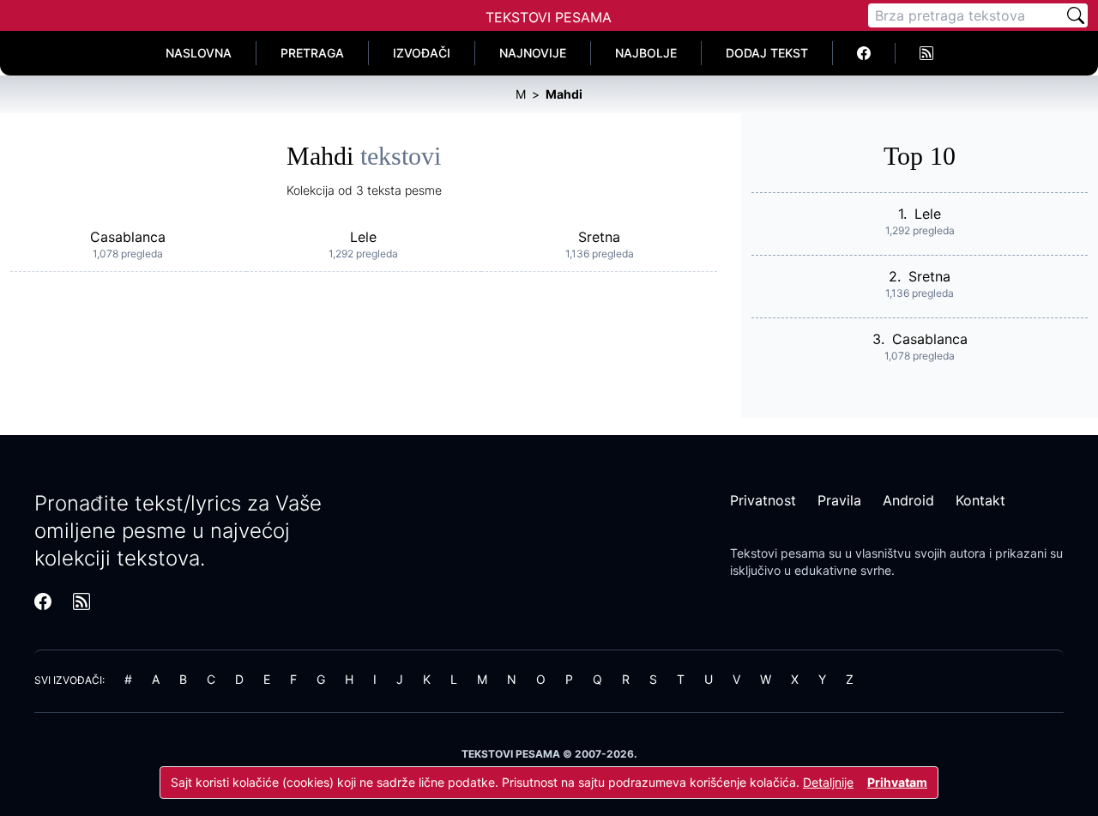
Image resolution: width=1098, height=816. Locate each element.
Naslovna (199, 52)
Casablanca (128, 236)
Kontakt (980, 500)
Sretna (599, 236)
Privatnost (763, 500)
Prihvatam (897, 782)
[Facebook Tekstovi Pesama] (864, 53)
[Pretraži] (1076, 15)
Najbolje (646, 52)
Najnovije (532, 52)
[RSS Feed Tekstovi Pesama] (926, 53)
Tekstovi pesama (777, 553)
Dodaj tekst (767, 52)
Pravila (839, 500)
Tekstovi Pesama (549, 17)
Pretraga (312, 52)
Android (908, 500)
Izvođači (421, 52)
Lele (363, 236)
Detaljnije (828, 782)
